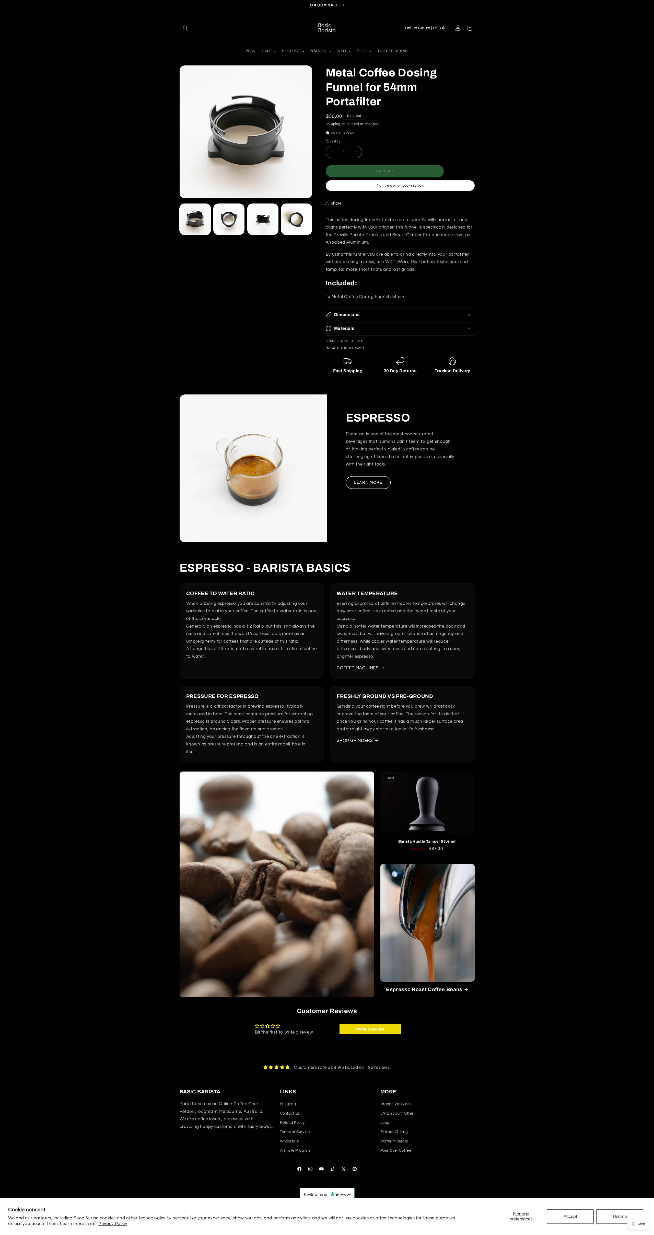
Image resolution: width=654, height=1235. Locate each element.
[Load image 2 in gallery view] (228, 219)
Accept (570, 1216)
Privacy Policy (112, 1223)
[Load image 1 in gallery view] (195, 219)
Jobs (384, 1123)
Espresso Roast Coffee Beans (424, 989)
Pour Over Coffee (395, 1150)
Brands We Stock (396, 1104)
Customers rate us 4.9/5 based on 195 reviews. (342, 1067)
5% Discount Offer (397, 1113)
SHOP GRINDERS (354, 740)
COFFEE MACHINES (357, 668)
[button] (185, 28)
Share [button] (336, 203)
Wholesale (289, 1141)
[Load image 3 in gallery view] (262, 219)
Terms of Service (295, 1132)
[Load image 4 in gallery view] (296, 219)
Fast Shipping (348, 371)
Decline (620, 1216)
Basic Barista (350, 341)
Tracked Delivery (453, 371)
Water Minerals (394, 1141)
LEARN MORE (368, 482)
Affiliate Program (295, 1150)
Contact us (290, 1113)
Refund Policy (292, 1123)
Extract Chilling (394, 1132)
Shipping (333, 124)
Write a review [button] (370, 1029)
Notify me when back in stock (400, 185)
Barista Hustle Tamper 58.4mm (427, 841)
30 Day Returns (400, 371)
